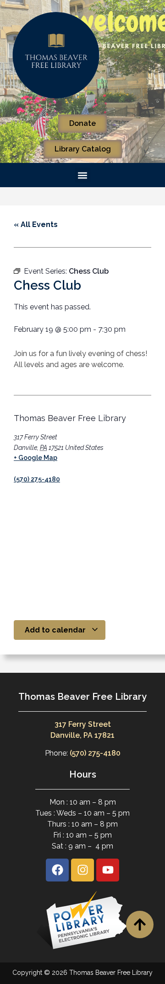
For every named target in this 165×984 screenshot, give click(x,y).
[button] (82, 175)
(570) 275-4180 (37, 479)
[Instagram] (82, 870)
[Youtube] (107, 870)
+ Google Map (35, 457)
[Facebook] (57, 870)
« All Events (36, 224)
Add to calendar (56, 630)
